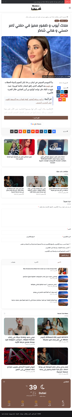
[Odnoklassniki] (64, 99)
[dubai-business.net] (36, 8)
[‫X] (66, 92)
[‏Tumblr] (58, 92)
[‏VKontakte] (58, 95)
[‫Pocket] (60, 99)
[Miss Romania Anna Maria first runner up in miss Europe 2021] (63, 271)
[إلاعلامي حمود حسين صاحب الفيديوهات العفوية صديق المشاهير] (63, 279)
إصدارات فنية (5, 414)
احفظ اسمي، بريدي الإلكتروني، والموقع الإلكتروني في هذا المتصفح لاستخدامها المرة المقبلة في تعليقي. (44, 244)
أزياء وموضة (12, 414)
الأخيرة (36, 262)
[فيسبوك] (59, 88)
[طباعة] (12, 131)
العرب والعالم (58, 17)
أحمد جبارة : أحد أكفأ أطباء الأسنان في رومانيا (45, 292)
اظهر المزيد (36, 117)
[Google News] (36, 124)
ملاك (44, 109)
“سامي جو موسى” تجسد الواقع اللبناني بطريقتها (44, 284)
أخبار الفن (34, 414)
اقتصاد (17, 414)
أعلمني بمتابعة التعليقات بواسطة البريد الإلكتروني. (57, 247)
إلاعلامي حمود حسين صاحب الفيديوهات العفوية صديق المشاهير (40, 277)
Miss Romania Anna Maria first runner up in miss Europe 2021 (40, 269)
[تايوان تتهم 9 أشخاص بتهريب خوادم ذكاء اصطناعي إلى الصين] (19, 356)
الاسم (69, 229)
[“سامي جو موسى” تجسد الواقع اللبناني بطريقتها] (63, 287)
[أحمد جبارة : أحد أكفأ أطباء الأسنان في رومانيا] (63, 294)
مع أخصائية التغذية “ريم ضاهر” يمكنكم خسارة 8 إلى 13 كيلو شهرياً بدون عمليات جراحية (34, 300)
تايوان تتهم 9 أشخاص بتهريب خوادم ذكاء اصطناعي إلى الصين (21, 368)
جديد (48, 86)
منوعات (21, 414)
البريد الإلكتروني (66, 236)
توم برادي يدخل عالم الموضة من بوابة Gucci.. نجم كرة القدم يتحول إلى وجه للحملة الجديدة (15, 190)
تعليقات (13, 262)
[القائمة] (70, 8)
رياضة (56, 21)
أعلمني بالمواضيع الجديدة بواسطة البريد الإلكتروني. (57, 251)
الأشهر (59, 262)
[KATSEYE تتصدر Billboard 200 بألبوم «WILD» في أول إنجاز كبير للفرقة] (58, 181)
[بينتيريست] (66, 95)
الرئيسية (65, 17)
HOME (39, 414)
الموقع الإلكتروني (30, 236)
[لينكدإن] (62, 92)
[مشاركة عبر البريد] (16, 131)
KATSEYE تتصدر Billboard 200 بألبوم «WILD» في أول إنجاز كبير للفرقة (58, 190)
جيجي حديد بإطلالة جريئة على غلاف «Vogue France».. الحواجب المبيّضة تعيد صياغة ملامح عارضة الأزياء (37, 190)
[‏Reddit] (62, 95)
